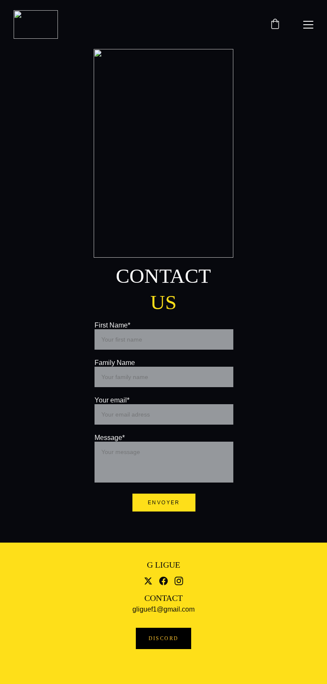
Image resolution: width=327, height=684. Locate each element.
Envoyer (164, 503)
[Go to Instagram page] (179, 581)
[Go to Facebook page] (163, 581)
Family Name (115, 362)
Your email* (112, 400)
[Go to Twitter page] (148, 581)
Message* (110, 437)
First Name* (112, 325)
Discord (164, 638)
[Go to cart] (275, 24)
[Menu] (308, 25)
